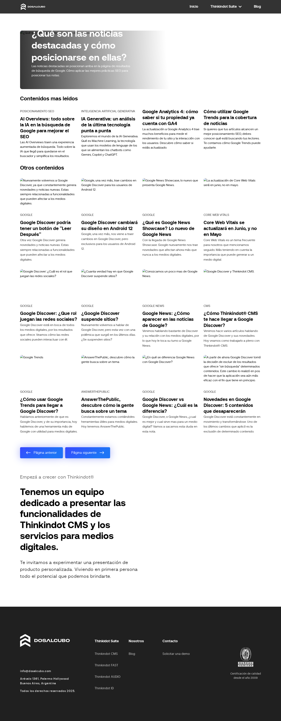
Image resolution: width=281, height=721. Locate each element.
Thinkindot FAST (106, 665)
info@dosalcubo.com (35, 671)
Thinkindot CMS (106, 653)
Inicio (194, 6)
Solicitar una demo (176, 653)
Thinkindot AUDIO (107, 676)
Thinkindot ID (104, 688)
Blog (257, 6)
